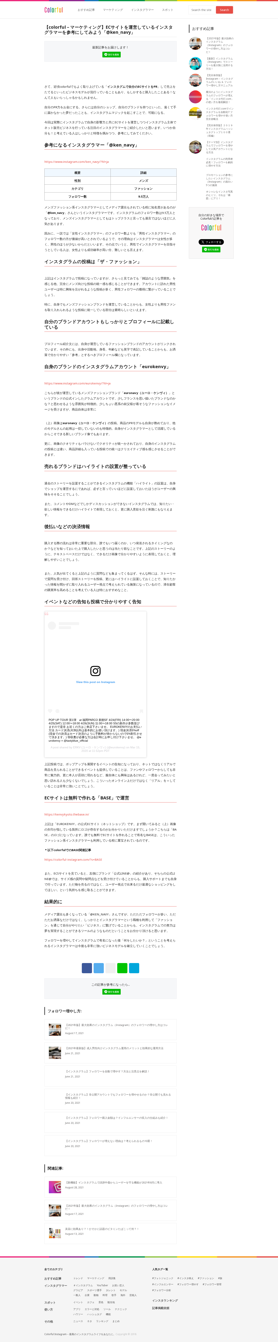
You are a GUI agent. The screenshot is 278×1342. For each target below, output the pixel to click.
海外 (122, 1295)
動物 (96, 1295)
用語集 (112, 1278)
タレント (111, 1290)
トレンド (78, 1278)
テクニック (121, 1309)
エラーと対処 (92, 1309)
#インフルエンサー (162, 1284)
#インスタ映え (185, 1278)
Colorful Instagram (53, 9)
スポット (167, 10)
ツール (107, 1309)
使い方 (48, 1309)
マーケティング (113, 10)
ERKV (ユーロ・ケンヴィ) (89, 747)
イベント (78, 1302)
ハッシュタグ (94, 1314)
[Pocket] (110, 968)
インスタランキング (165, 1300)
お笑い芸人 (118, 1285)
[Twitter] (99, 968)
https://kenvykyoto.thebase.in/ (66, 814)
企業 (87, 1295)
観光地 (111, 1302)
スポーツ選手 (94, 1290)
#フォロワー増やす (188, 1284)
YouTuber (102, 1285)
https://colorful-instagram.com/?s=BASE (73, 859)
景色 (101, 1302)
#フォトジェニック (162, 1278)
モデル (123, 1290)
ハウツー (78, 1314)
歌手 (114, 1295)
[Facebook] (87, 968)
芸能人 (133, 1295)
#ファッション (206, 1278)
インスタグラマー (142, 10)
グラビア (78, 1290)
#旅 (220, 1278)
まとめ (116, 1321)
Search (224, 10)
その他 (48, 1321)
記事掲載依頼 (160, 1308)
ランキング (102, 1321)
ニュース (78, 1321)
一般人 (77, 1295)
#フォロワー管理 (212, 1284)
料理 (105, 1295)
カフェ (90, 1302)
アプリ (77, 1309)
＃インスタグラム (83, 1285)
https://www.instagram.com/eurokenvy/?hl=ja (77, 383)
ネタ (89, 1321)
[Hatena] (134, 968)
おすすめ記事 (86, 10)
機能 (108, 1314)
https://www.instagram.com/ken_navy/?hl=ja (76, 162)
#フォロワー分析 (161, 1290)
